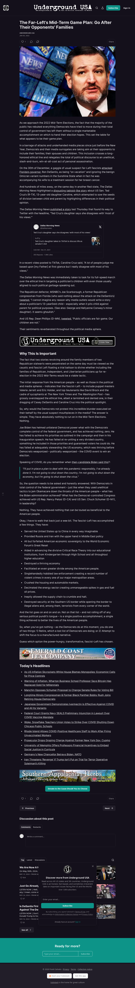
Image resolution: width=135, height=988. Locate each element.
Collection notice (85, 969)
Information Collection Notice (66, 914)
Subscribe (113, 8)
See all (25, 930)
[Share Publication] (102, 8)
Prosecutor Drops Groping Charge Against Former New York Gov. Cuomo (67, 740)
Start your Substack (61, 976)
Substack (54, 982)
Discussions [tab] (40, 860)
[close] (93, 866)
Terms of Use (80, 912)
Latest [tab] (29, 860)
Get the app (80, 976)
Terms (73, 969)
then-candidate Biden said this (90, 462)
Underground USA (27, 33)
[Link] (16, 353)
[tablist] (31, 827)
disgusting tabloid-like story (70, 190)
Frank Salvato (37, 874)
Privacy (66, 969)
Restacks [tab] (37, 827)
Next (107, 808)
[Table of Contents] (3, 494)
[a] (105, 891)
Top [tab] (22, 860)
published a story (60, 209)
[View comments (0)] (31, 41)
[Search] (96, 8)
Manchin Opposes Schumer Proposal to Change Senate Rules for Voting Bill (68, 690)
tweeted (24, 299)
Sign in (126, 8)
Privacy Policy (87, 914)
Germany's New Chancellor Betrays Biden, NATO (52, 754)
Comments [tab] (25, 827)
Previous (29, 808)
